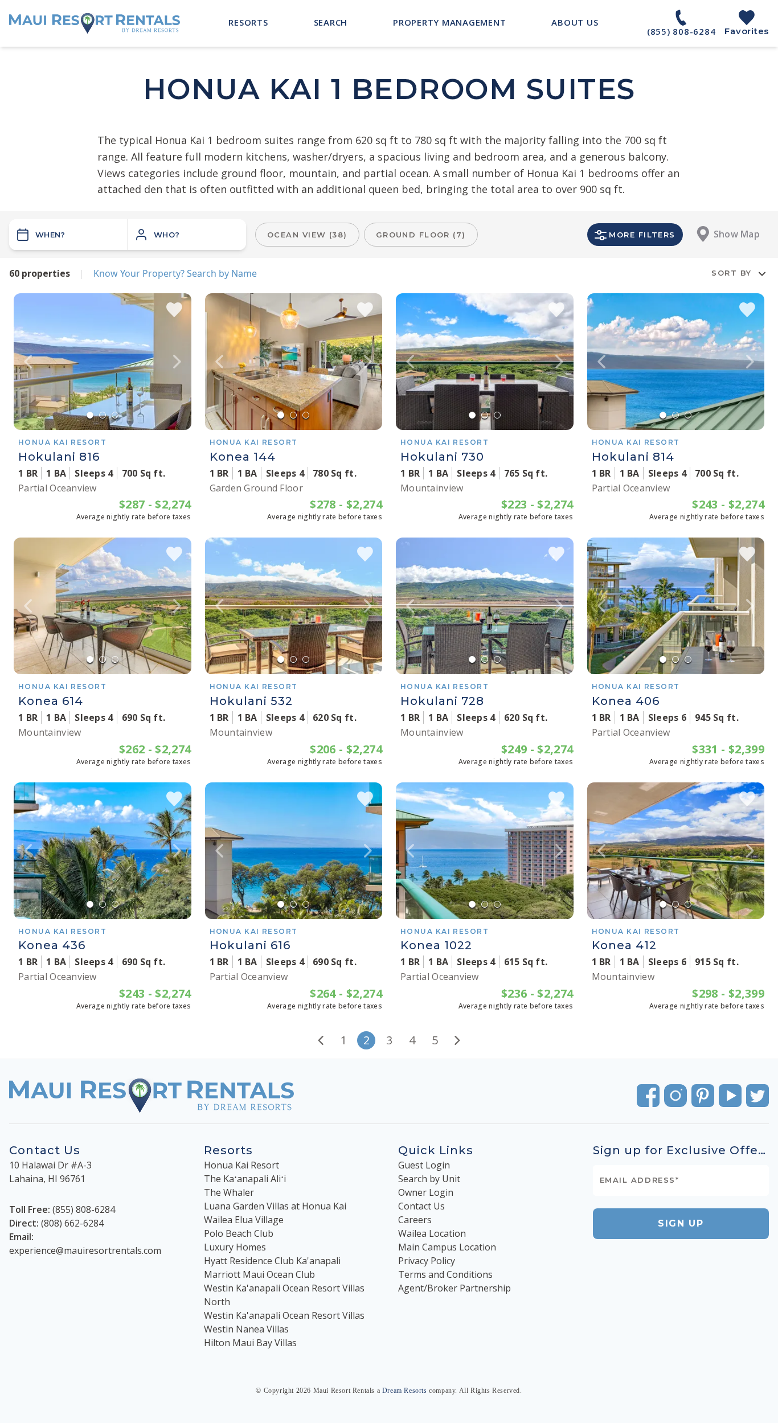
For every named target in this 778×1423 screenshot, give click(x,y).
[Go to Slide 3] (115, 415)
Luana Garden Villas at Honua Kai (275, 1206)
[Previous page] (320, 1040)
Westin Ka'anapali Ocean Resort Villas (284, 1315)
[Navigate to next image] (177, 361)
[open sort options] (762, 273)
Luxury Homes (235, 1247)
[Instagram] (675, 1095)
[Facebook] (648, 1095)
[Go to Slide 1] (90, 415)
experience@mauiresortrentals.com (85, 1250)
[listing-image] (102, 361)
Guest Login (424, 1165)
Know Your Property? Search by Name (175, 273)
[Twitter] (757, 1095)
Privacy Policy (426, 1260)
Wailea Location (432, 1233)
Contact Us (421, 1206)
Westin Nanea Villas (246, 1329)
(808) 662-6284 (72, 1223)
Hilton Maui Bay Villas (250, 1342)
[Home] (94, 23)
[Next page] (457, 1040)
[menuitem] (248, 22)
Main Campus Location (447, 1247)
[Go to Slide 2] (102, 415)
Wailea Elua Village (244, 1219)
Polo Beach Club (238, 1233)
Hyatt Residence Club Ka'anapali (272, 1260)
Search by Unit (429, 1178)
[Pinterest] (702, 1095)
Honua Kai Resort (241, 1165)
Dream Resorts (404, 1391)
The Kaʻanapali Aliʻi (245, 1178)
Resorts (228, 1150)
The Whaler (229, 1192)
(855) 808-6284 (83, 1209)
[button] (187, 234)
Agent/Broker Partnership (454, 1288)
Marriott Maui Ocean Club (259, 1274)
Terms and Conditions (445, 1274)
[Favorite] (174, 309)
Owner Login (425, 1192)
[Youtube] (730, 1095)
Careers (415, 1219)
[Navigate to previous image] (28, 361)
